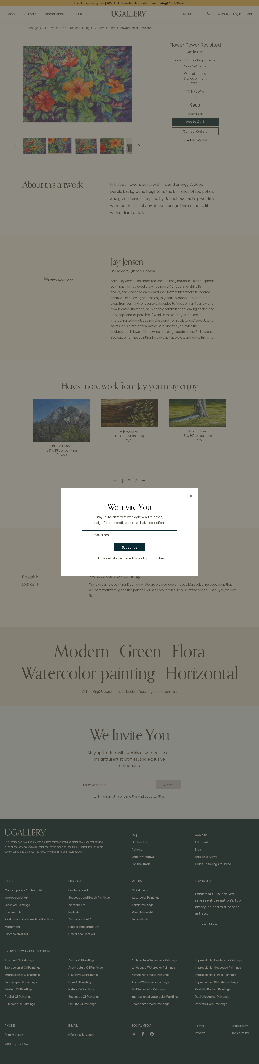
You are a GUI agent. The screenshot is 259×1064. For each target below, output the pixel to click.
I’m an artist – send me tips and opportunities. (132, 558)
